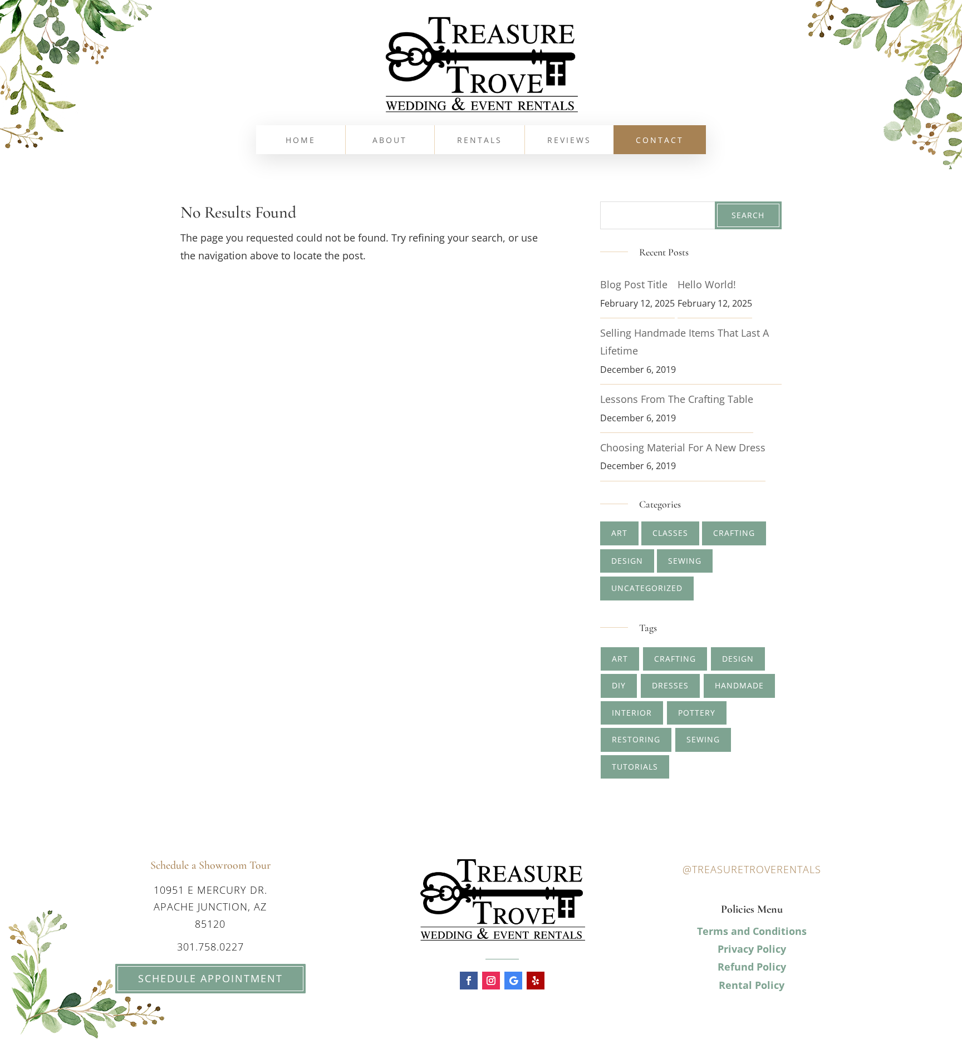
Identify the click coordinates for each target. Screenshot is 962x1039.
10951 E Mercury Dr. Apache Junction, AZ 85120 (210, 906)
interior (632, 712)
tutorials (635, 766)
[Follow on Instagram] (491, 980)
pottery (696, 712)
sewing (703, 739)
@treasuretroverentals (752, 869)
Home (301, 140)
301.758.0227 (210, 946)
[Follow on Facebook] (469, 980)
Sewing (684, 560)
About (389, 140)
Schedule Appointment (210, 978)
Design (627, 560)
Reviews (569, 140)
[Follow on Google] (513, 980)
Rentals (479, 140)
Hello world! (707, 284)
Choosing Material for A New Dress (682, 447)
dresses (670, 685)
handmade (739, 685)
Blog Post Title (633, 284)
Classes (670, 533)
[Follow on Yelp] (535, 980)
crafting (675, 658)
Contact (660, 140)
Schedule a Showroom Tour (210, 865)
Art (619, 533)
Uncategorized (647, 588)
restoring (636, 739)
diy (619, 685)
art (620, 658)
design (738, 658)
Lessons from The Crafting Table (676, 399)
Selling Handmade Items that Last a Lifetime (684, 341)
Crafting (734, 533)
